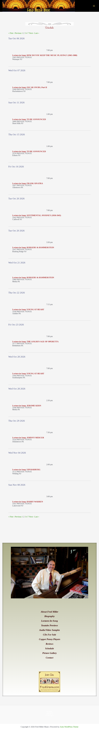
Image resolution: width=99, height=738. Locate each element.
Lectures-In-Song (49, 621)
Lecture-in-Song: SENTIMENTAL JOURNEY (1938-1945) (36, 215)
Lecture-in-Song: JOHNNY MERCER (28, 437)
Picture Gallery (49, 653)
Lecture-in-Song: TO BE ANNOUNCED (29, 119)
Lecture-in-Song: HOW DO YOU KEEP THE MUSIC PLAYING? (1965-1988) (44, 55)
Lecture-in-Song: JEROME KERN (26, 405)
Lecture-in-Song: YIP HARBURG (26, 469)
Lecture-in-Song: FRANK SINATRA (27, 183)
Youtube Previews (49, 625)
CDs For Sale (49, 634)
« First (10, 33)
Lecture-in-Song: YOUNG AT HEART (28, 309)
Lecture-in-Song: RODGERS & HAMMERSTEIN (33, 247)
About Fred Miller (49, 611)
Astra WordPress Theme (69, 727)
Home (49, 712)
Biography (49, 616)
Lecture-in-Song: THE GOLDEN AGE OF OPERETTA (35, 341)
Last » (36, 33)
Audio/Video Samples (49, 630)
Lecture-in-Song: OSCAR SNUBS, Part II (29, 87)
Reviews (49, 644)
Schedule (49, 648)
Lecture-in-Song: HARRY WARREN (27, 502)
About (49, 714)
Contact (49, 657)
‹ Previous (17, 33)
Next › (31, 33)
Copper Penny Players (49, 639)
